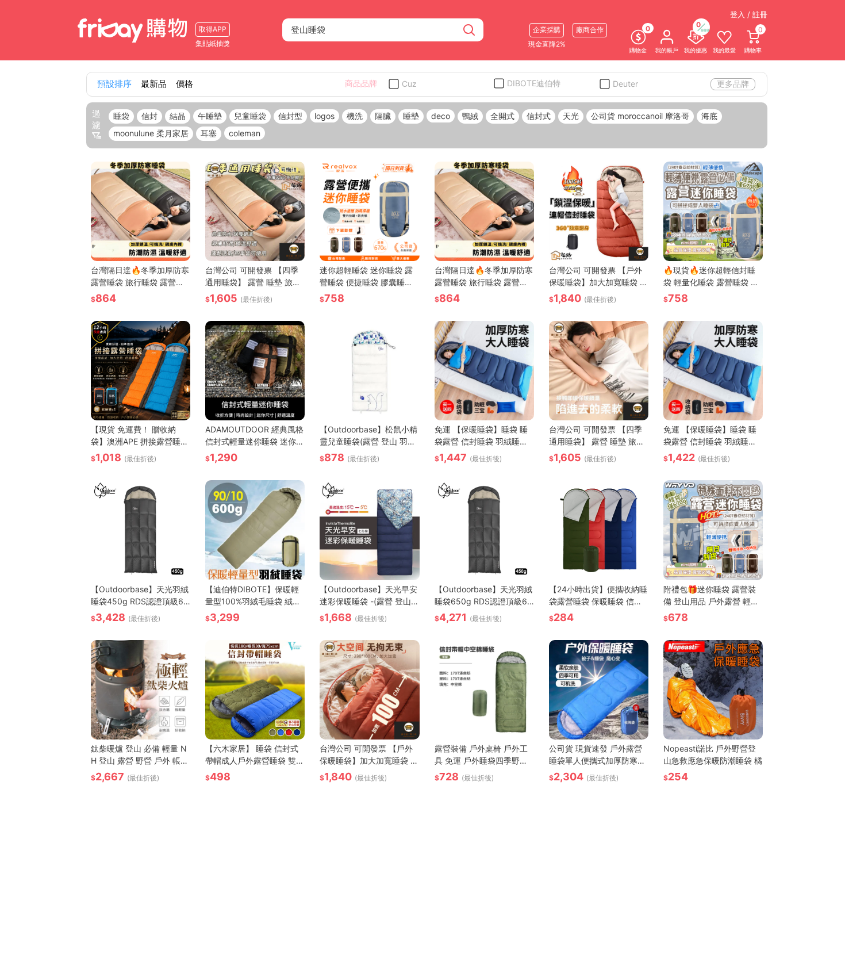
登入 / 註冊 (748, 14)
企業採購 (546, 29)
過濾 (96, 119)
